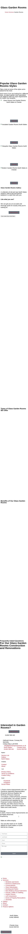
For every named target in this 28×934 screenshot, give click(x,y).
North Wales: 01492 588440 (14, 916)
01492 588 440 (10, 735)
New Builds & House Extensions (16, 891)
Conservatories (10, 885)
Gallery (5, 901)
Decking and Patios (11, 889)
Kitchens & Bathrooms (12, 884)
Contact (5, 905)
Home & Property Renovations (15, 898)
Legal (2, 769)
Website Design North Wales (12, 817)
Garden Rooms (10, 894)
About (5, 903)
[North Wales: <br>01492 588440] (14, 911)
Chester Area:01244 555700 (14, 926)
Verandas (8, 899)
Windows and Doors (12, 882)
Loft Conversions (11, 896)
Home (6, 12)
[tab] (8, 216)
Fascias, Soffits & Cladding (14, 892)
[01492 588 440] (2, 736)
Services (11, 12)
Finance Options (8, 907)
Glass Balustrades (11, 887)
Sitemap (2, 811)
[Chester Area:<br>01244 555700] (14, 921)
